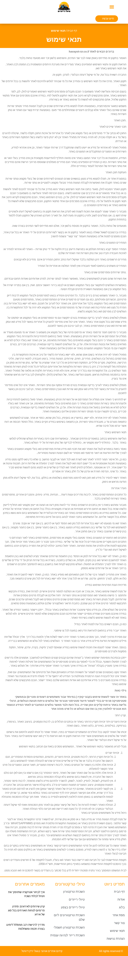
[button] (112, 6)
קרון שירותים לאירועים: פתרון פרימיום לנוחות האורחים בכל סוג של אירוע (26, 910)
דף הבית (72, 30)
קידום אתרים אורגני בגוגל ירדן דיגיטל (42, 951)
